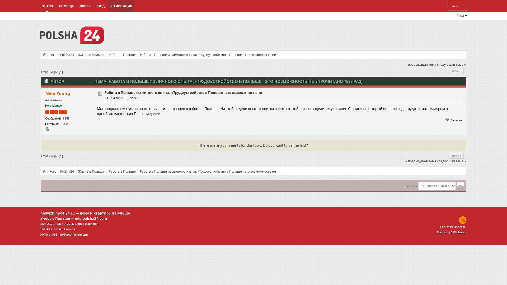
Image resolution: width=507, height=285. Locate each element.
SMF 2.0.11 (47, 223)
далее (155, 113)
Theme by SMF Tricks (451, 232)
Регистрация (121, 6)
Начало (46, 6)
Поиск (85, 6)
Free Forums (66, 229)
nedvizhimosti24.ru (57, 213)
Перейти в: (410, 185)
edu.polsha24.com (91, 218)
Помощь (66, 6)
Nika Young (57, 93)
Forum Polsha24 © (453, 227)
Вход (100, 6)
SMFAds (46, 229)
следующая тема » (451, 64)
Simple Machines (86, 223)
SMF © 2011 (65, 223)
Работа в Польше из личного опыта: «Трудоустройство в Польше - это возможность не (183, 92)
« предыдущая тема (421, 64)
